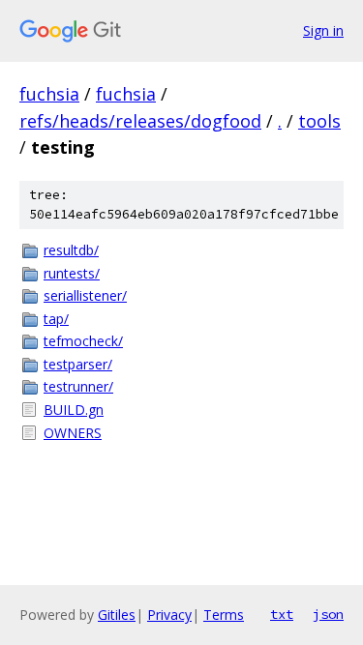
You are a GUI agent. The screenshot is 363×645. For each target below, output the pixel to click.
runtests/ (72, 273)
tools (319, 120)
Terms (223, 614)
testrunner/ (78, 386)
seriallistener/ (85, 295)
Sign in (323, 30)
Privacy (169, 614)
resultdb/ (71, 250)
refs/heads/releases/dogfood (140, 120)
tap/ (56, 318)
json (328, 614)
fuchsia (49, 93)
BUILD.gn (74, 409)
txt (281, 614)
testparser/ (78, 364)
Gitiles (117, 614)
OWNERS (73, 433)
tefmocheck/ (83, 341)
